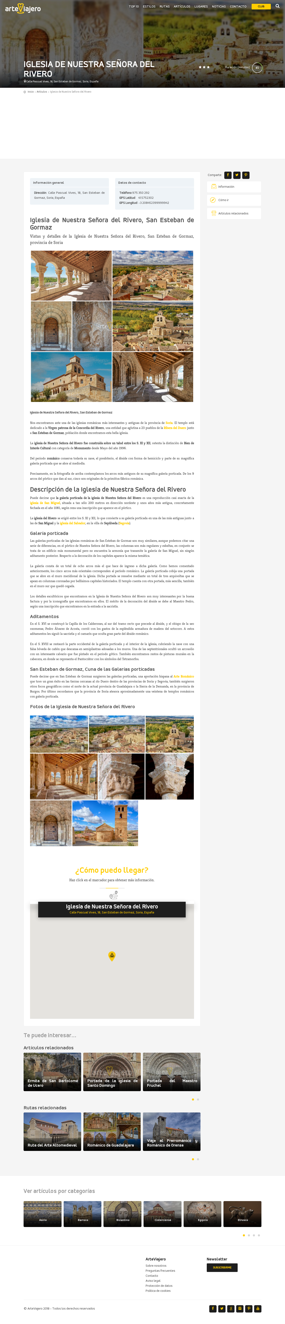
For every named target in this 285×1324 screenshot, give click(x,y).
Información (226, 187)
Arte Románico (184, 676)
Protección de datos (159, 1286)
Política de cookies (158, 1291)
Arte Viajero (23, 8)
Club (261, 6)
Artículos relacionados (233, 213)
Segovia (124, 523)
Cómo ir (223, 200)
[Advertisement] (142, 125)
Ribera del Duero (175, 428)
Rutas (165, 6)
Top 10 (134, 6)
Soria (169, 423)
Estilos (149, 6)
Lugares (201, 6)
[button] (112, 956)
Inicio (31, 92)
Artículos (182, 6)
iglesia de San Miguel (45, 503)
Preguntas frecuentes (160, 1271)
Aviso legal (153, 1281)
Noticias (219, 6)
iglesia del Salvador (72, 523)
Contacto (238, 6)
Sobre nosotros (156, 1266)
